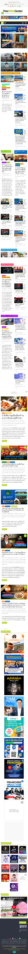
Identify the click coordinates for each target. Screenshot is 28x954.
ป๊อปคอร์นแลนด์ (20, 469)
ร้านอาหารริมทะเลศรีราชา (8, 423)
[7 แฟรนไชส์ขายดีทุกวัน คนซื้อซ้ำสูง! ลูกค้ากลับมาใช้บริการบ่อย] (20, 155)
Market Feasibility (14, 610)
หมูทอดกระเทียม (23, 559)
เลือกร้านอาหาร (4, 425)
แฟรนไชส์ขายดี (17, 471)
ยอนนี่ (19, 612)
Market (3, 275)
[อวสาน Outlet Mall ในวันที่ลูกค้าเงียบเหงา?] (18, 298)
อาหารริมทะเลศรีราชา (17, 423)
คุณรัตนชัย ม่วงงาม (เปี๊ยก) (13, 467)
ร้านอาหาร (17, 421)
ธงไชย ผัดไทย (14, 469)
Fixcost (3, 559)
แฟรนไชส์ (7, 471)
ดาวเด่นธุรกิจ (7, 559)
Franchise (17, 165)
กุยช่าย (3, 515)
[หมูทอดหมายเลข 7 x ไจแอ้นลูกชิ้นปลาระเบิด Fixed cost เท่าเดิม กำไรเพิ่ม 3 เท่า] (14, 534)
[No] (26, 949)
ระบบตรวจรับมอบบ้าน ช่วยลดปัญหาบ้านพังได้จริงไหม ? (13, 43)
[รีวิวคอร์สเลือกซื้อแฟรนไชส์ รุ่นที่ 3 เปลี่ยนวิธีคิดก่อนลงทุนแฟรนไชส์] (18, 216)
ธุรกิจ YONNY (8, 612)
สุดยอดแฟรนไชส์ (14, 506)
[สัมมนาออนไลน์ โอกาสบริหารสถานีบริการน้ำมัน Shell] (7, 76)
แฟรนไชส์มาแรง (7, 472)
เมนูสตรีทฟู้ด (4, 516)
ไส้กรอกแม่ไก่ (21, 472)
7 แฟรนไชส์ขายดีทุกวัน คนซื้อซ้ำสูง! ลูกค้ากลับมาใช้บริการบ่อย (20, 170)
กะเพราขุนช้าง (4, 469)
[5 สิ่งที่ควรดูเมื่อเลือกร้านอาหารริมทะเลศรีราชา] (20, 53)
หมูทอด (11, 559)
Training (3, 89)
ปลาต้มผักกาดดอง (14, 612)
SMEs (8, 162)
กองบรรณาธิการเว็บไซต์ (13, 46)
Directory (17, 163)
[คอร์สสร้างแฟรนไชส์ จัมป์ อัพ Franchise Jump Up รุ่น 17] (18, 94)
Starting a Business (5, 87)
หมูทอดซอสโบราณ (5, 561)
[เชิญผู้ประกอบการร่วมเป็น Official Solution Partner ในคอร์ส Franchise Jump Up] (18, 111)
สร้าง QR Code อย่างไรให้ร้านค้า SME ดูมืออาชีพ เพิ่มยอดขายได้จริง (7, 168)
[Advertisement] (14, 831)
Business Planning (5, 84)
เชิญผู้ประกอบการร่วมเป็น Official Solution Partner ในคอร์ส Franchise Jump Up (20, 117)
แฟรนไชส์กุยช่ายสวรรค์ (14, 516)
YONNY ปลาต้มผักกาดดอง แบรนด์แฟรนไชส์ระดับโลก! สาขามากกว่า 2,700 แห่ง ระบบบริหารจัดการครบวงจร (13, 605)
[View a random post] (25, 23)
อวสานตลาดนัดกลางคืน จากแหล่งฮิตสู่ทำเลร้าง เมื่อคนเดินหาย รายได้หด (6, 283)
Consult (3, 86)
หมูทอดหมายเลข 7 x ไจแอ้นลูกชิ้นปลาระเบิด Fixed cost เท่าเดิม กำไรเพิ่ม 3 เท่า (14, 554)
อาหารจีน (22, 612)
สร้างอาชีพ (16, 515)
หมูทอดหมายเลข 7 (12, 561)
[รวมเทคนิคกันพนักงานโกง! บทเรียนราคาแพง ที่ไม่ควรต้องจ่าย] (5, 214)
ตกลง (14, 952)
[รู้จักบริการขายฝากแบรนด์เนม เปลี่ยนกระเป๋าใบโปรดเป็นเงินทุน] (18, 357)
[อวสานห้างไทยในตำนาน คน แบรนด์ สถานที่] (18, 284)
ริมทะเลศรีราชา (12, 421)
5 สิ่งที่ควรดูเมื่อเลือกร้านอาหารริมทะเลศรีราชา (20, 56)
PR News (4, 162)
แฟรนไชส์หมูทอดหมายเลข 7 (18, 562)
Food (22, 163)
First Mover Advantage (6, 610)
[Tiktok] (12, 6)
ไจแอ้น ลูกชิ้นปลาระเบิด (14, 472)
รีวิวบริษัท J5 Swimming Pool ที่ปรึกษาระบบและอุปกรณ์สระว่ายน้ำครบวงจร (7, 334)
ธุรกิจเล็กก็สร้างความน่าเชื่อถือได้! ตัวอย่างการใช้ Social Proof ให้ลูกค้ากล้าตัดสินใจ (20, 344)
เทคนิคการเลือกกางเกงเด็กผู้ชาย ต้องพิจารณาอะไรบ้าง (7, 66)
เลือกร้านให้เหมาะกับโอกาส (12, 425)
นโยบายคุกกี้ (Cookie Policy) (14, 950)
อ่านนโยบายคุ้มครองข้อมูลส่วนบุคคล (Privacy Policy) (13, 948)
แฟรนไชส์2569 (11, 471)
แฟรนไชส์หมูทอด (10, 562)
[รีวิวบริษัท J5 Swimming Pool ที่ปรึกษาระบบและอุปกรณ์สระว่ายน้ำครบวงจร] (7, 319)
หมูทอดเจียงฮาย (18, 561)
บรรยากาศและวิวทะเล (5, 421)
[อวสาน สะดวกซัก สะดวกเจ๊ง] (5, 230)
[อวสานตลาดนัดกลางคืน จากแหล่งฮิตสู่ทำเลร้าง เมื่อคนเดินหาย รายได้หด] (7, 267)
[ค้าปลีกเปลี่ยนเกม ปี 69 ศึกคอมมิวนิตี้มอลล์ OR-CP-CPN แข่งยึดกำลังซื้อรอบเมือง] (18, 267)
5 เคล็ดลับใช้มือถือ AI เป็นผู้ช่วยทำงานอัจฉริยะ (21, 66)
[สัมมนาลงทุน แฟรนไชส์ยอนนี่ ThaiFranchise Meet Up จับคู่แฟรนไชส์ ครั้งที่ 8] (18, 76)
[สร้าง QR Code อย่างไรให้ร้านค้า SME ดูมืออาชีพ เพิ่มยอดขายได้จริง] (7, 154)
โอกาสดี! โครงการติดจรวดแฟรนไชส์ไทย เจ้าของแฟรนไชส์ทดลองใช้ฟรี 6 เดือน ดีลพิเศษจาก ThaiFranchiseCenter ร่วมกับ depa (20, 137)
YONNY (18, 610)
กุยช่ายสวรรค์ (9, 469)
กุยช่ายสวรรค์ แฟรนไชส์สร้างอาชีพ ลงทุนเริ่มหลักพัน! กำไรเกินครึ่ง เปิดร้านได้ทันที (20, 205)
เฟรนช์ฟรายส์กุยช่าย (22, 515)
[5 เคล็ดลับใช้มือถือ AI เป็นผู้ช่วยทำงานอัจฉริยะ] (20, 63)
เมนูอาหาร (23, 423)
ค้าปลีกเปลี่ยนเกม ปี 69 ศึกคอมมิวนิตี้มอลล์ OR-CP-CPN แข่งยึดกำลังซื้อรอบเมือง (20, 273)
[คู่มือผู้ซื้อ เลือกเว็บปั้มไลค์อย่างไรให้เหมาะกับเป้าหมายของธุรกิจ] (18, 374)
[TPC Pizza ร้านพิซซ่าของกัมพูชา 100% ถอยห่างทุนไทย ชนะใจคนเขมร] (5, 199)
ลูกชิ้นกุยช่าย (12, 515)
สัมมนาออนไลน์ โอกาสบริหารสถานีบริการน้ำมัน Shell (7, 94)
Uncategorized (5, 40)
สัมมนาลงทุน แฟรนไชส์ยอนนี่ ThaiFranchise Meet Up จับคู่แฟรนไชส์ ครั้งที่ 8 (20, 81)
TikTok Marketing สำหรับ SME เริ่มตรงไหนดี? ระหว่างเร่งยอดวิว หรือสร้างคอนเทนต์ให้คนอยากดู (20, 325)
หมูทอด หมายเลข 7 (16, 559)
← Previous (4, 629)
